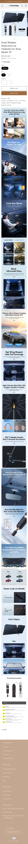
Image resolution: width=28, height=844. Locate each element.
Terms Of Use (7, 791)
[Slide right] (17, 39)
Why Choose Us (8, 751)
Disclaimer (6, 795)
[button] (2, 6)
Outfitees (16, 841)
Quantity (3, 78)
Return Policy (7, 773)
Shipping (3, 58)
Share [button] (5, 729)
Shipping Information (9, 769)
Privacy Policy (7, 798)
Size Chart (6, 776)
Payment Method (8, 758)
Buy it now (14, 93)
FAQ (4, 780)
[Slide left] (10, 39)
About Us (6, 747)
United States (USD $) (13, 832)
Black (5, 68)
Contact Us (6, 754)
